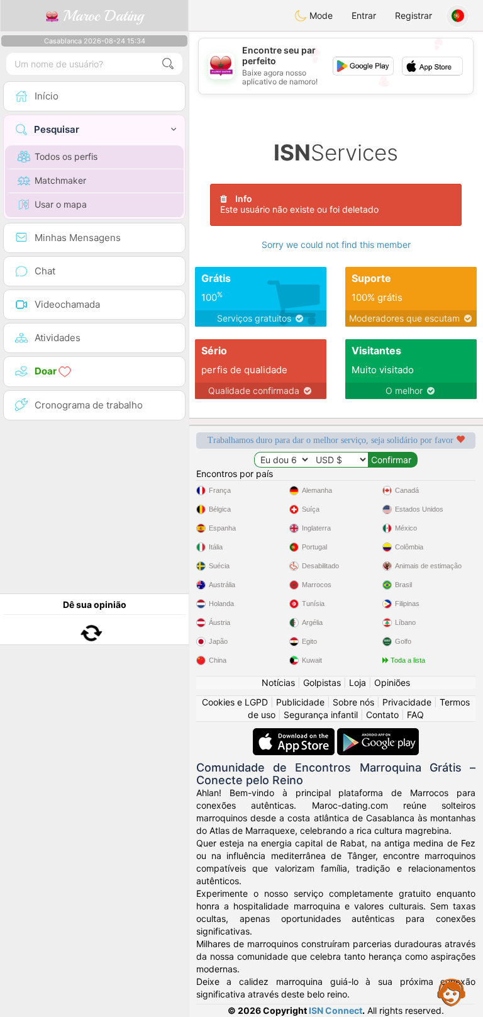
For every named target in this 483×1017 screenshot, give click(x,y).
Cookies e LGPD (235, 702)
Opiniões (392, 682)
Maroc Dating (100, 15)
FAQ (415, 714)
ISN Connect (335, 1010)
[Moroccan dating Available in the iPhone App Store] (295, 734)
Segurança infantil (321, 714)
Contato (382, 714)
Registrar (413, 15)
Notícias (278, 682)
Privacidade (406, 702)
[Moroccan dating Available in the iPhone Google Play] (378, 734)
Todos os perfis (66, 156)
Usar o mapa (61, 204)
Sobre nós (353, 702)
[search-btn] (167, 64)
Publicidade (300, 702)
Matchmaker (60, 180)
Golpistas (322, 682)
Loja (357, 682)
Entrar (364, 15)
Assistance (451, 992)
